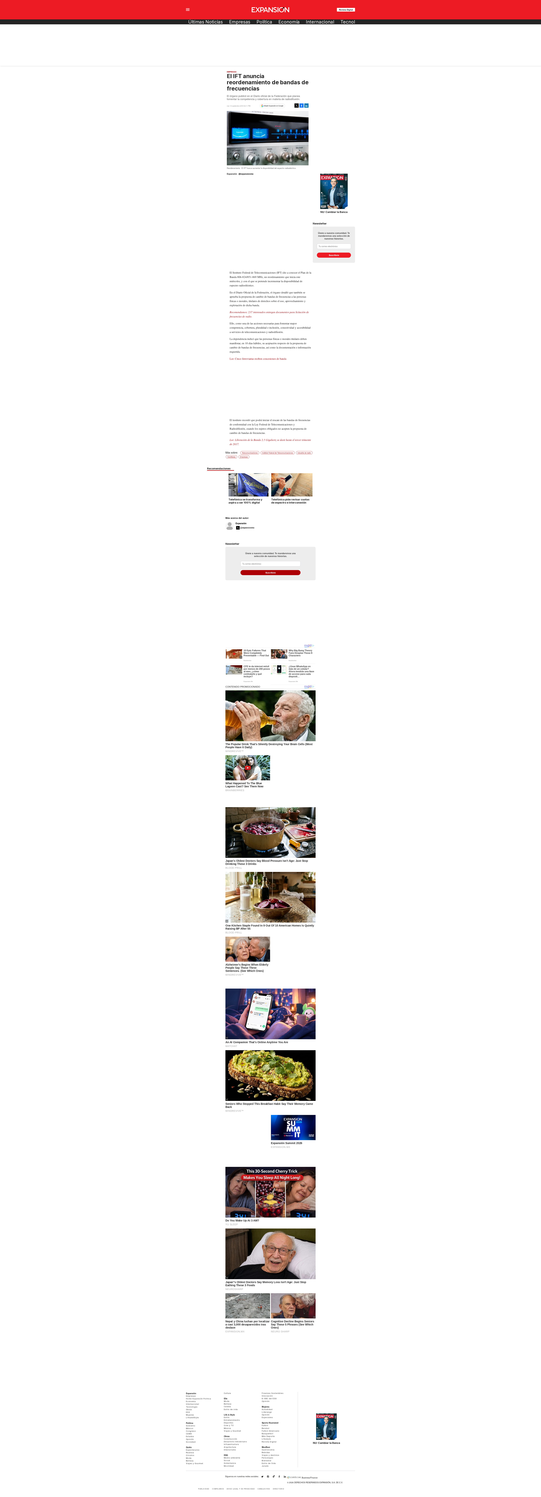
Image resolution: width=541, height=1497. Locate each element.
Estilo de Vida (269, 1463)
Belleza (190, 1461)
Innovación (267, 1396)
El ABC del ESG (269, 1399)
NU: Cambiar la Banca (334, 211)
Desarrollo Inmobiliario (235, 1442)
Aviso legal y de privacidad (241, 1488)
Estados (190, 1436)
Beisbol (266, 1428)
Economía (289, 21)
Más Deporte (268, 1436)
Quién (189, 1447)
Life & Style (229, 1414)
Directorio (278, 1488)
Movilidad (229, 1466)
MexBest (266, 1447)
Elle (225, 1398)
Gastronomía (268, 1450)
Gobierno (190, 1426)
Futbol (265, 1425)
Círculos (190, 1455)
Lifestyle (266, 1439)
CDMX (189, 1434)
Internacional (320, 21)
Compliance (218, 1488)
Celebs (227, 1407)
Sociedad (191, 1442)
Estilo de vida (231, 1409)
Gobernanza (230, 1463)
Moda (189, 1458)
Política (264, 21)
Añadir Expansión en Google (273, 106)
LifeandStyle (192, 1418)
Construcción (230, 1439)
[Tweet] (296, 105)
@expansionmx (246, 173)
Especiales (267, 1417)
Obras (189, 1409)
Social (227, 1460)
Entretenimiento (232, 1420)
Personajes (267, 1458)
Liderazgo (267, 1412)
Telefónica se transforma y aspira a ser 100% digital (245, 501)
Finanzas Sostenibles (272, 1393)
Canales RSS (264, 1488)
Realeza (190, 1453)
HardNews (231, 457)
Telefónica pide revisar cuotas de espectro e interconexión (290, 501)
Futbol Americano (270, 1431)
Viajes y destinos (270, 1455)
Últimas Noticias (205, 21)
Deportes (228, 1423)
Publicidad (203, 1488)
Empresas (239, 21)
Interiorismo (230, 1450)
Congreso (191, 1431)
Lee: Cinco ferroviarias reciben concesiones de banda (258, 358)
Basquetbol (267, 1434)
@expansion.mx (274, 1476)
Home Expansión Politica (198, 1399)
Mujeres (190, 1415)
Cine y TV (229, 1425)
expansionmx (264, 1476)
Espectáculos (193, 1450)
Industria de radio (304, 453)
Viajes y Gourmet (194, 1463)
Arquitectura (230, 1447)
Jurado (265, 1466)
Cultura (227, 1393)
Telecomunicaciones (250, 453)
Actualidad (267, 1409)
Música (227, 1428)
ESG (188, 1412)
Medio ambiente (232, 1458)
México (189, 1428)
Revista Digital (346, 9)
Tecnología (352, 21)
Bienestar (266, 1461)
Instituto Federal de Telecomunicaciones (277, 453)
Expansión (241, 523)
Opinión (190, 1439)
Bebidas (266, 1452)
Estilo (227, 1417)
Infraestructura (231, 1444)
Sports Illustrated (270, 1422)
